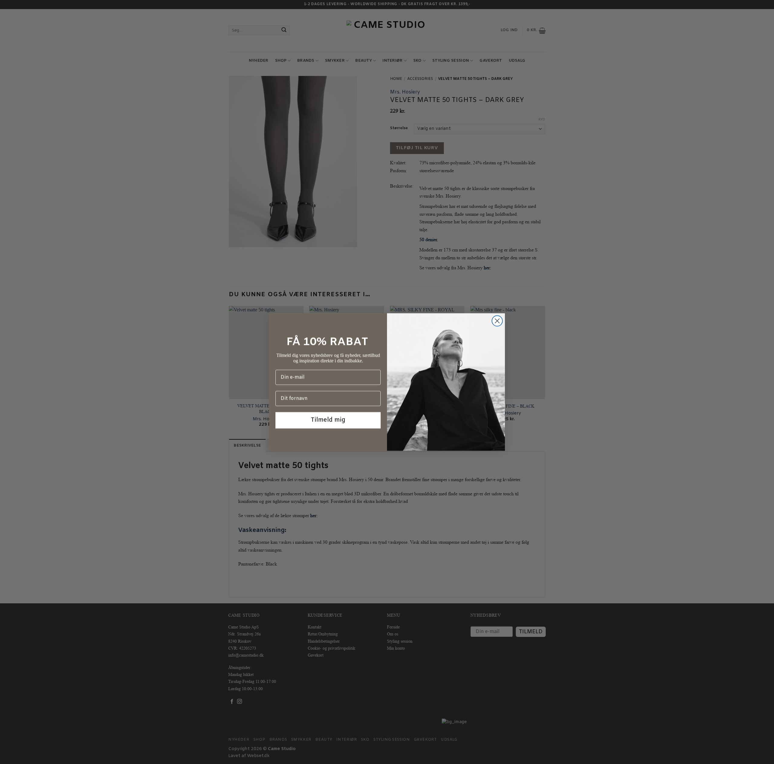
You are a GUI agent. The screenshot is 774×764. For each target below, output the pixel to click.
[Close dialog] (497, 321)
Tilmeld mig (328, 420)
